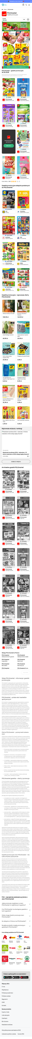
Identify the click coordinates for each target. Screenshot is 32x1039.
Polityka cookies (6, 996)
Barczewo (5, 664)
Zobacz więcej (16, 461)
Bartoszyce (21, 664)
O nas (3, 986)
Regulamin (5, 999)
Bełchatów (5, 669)
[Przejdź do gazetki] (28, 19)
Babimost (21, 660)
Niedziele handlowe (7, 1024)
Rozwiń (25, 672)
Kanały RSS (21, 1034)
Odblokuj (8, 145)
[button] (16, 904)
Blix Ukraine (5, 1021)
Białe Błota (22, 669)
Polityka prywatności (7, 993)
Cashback (4, 1018)
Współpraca (5, 990)
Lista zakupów (5, 1015)
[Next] (31, 1)
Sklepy (5, 9)
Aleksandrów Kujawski (8, 656)
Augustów (5, 660)
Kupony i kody (5, 1012)
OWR (3, 1002)
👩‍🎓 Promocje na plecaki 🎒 (16, 1)
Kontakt (4, 1005)
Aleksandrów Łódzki (22, 656)
